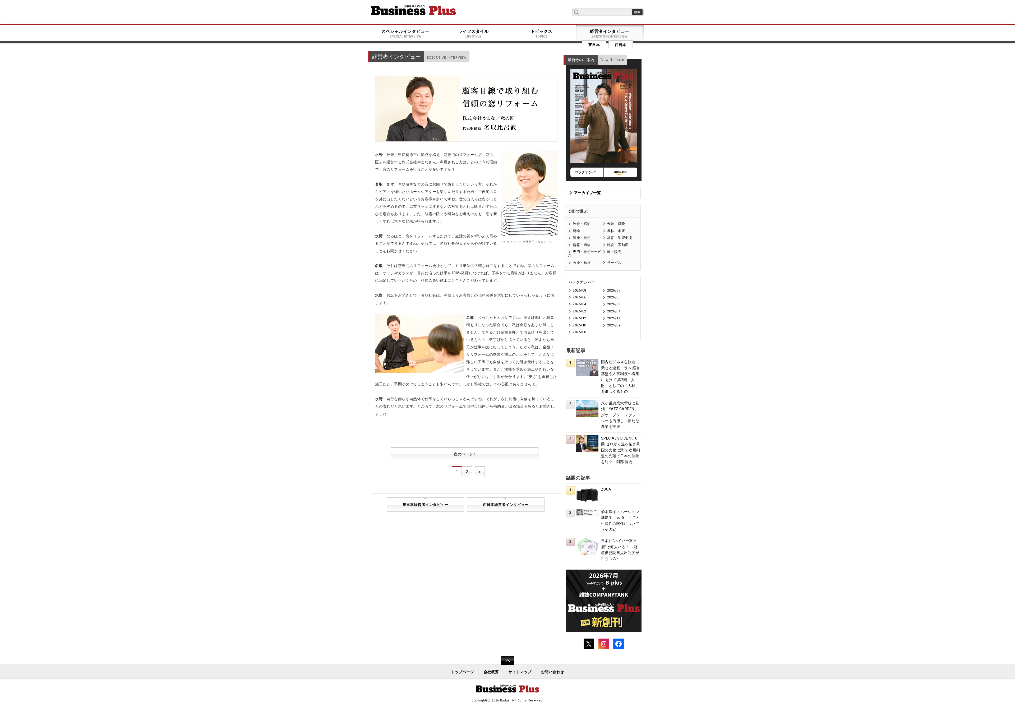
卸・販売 (614, 252)
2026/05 (613, 297)
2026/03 (613, 304)
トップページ (462, 672)
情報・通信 (581, 245)
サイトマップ (520, 672)
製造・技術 (581, 238)
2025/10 (579, 325)
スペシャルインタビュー (405, 33)
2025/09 (613, 325)
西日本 (620, 45)
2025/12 (579, 318)
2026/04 (579, 304)
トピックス (541, 33)
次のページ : (464, 454)
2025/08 (579, 332)
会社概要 (491, 672)
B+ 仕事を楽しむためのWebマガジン (413, 10)
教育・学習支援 (619, 238)
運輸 (576, 231)
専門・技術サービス (584, 253)
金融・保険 (616, 224)
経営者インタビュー (609, 33)
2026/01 (613, 311)
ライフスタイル (473, 33)
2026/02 (579, 311)
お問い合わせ (552, 672)
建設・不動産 (618, 245)
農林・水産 (616, 231)
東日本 (594, 45)
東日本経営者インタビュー (425, 504)
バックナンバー (586, 172)
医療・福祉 (581, 263)
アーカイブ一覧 (587, 193)
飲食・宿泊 (581, 224)
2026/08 (579, 290)
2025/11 (613, 318)
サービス (614, 263)
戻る (505, 664)
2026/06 (579, 297)
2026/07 (613, 290)
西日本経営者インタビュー (506, 504)
